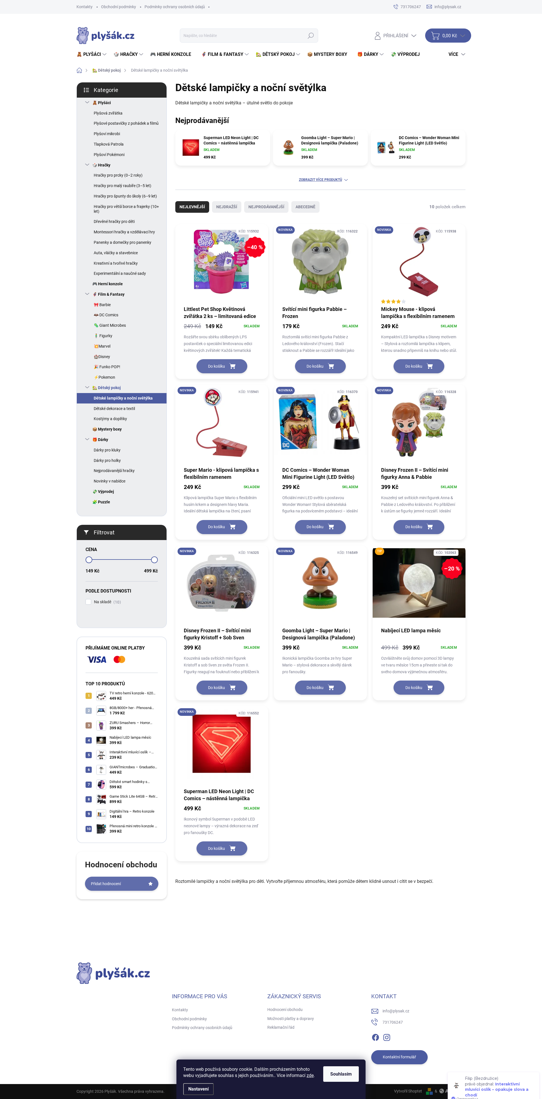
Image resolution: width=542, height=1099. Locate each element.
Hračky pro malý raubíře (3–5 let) (122, 185)
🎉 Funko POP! (107, 367)
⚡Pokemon (104, 377)
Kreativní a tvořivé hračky (116, 263)
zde (310, 1075)
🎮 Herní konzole (107, 284)
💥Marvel (102, 346)
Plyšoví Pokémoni (109, 154)
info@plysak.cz (396, 1011)
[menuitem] (92, 54)
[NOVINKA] (320, 264)
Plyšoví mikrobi (107, 133)
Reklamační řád (280, 1027)
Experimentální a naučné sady (120, 273)
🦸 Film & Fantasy (108, 294)
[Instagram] (387, 1036)
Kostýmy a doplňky (110, 418)
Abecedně (305, 207)
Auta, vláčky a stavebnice (116, 253)
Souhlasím (341, 1074)
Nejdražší (226, 207)
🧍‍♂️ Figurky (103, 336)
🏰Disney (102, 356)
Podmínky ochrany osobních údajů (175, 7)
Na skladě (106, 602)
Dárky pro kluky (107, 450)
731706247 (393, 1022)
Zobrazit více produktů (320, 180)
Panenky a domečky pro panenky (122, 242)
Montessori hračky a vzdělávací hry (124, 232)
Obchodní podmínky (118, 7)
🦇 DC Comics (106, 315)
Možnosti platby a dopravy (290, 1018)
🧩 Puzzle (101, 502)
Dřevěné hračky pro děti (114, 221)
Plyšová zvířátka (108, 113)
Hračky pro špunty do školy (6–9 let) (125, 196)
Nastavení (198, 1089)
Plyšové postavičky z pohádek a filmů (126, 123)
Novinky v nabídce (109, 481)
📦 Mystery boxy (107, 429)
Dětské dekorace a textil (114, 408)
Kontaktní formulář (399, 1057)
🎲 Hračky (101, 165)
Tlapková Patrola (109, 144)
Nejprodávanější (266, 207)
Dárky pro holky (107, 460)
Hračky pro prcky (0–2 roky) (118, 175)
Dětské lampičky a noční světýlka (123, 398)
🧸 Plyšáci (101, 102)
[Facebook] (375, 1036)
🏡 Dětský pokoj (106, 387)
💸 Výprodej (103, 491)
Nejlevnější (192, 207)
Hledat (310, 35)
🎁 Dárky (100, 439)
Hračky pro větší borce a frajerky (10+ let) (126, 209)
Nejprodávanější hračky (114, 470)
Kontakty (85, 7)
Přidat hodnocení (106, 883)
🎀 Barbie (102, 304)
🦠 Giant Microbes (110, 325)
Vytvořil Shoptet (408, 1091)
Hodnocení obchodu (285, 1009)
